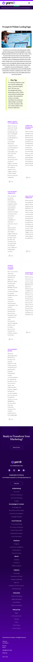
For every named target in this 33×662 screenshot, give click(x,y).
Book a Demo (16, 447)
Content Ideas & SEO (16, 530)
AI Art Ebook (16, 625)
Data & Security (16, 553)
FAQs (16, 622)
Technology (16, 573)
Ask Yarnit (16, 491)
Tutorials (16, 619)
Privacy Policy (4, 646)
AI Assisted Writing (16, 524)
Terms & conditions (5, 642)
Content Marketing (16, 596)
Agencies (16, 582)
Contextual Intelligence (16, 547)
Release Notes (16, 628)
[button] (29, 3)
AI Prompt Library (16, 616)
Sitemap (4, 653)
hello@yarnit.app (5, 650)
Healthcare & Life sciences (16, 585)
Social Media (16, 602)
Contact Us (16, 562)
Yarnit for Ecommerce (16, 495)
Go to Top (5, 657)
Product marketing (16, 605)
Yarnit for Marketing (16, 498)
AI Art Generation (16, 536)
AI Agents (16, 544)
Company (16, 559)
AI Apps (16, 501)
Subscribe (16, 483)
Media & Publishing (16, 579)
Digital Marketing (16, 599)
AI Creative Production (16, 527)
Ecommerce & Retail (16, 576)
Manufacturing (16, 588)
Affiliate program (16, 565)
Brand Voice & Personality (16, 510)
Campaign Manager (16, 516)
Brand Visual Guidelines (16, 513)
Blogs (16, 613)
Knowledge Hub (16, 507)
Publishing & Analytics (16, 533)
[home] (8, 3)
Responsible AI (16, 550)
